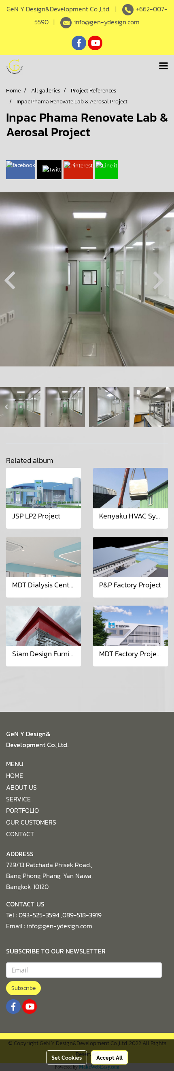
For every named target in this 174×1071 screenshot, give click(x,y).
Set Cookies (66, 1057)
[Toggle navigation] (163, 66)
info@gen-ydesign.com (107, 22)
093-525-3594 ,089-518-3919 (60, 915)
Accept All (109, 1057)
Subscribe (23, 988)
